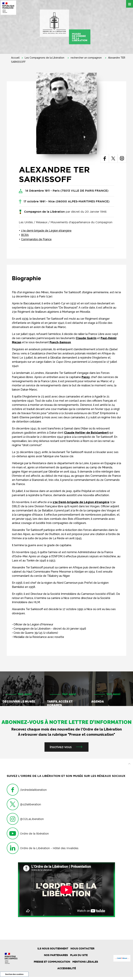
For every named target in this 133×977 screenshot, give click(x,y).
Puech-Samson (60, 342)
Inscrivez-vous (61, 747)
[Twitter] (113, 158)
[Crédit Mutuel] (121, 958)
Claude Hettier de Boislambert (86, 432)
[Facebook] (105, 158)
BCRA (25, 235)
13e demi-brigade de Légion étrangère (46, 230)
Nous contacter (82, 948)
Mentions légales (85, 961)
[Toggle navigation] (129, 4)
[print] (122, 158)
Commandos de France (36, 239)
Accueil (15, 57)
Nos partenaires (56, 955)
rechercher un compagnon (86, 57)
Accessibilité (66, 968)
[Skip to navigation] (65, 27)
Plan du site (79, 955)
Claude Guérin (86, 338)
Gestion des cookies (14, 974)
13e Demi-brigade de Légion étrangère (81, 502)
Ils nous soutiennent (52, 948)
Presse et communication (52, 961)
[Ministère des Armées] (11, 958)
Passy (86, 377)
